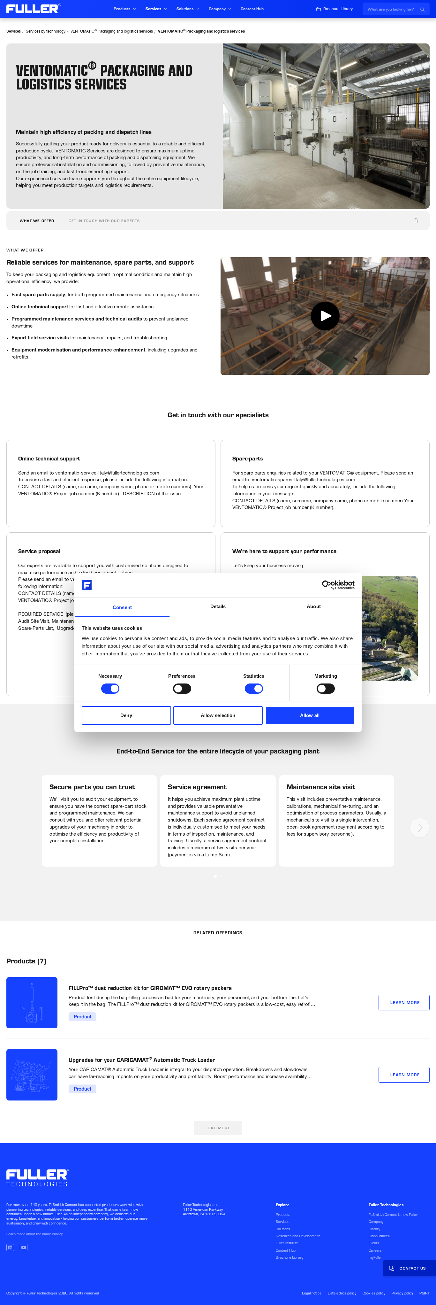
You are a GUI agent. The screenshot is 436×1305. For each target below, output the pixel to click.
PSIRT (424, 1293)
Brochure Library (289, 1257)
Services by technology (45, 32)
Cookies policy (374, 1293)
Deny (126, 715)
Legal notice (311, 1293)
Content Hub (286, 1250)
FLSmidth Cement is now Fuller (393, 1214)
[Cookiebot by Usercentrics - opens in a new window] (327, 585)
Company (376, 1221)
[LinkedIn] (10, 1247)
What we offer (37, 221)
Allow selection (218, 715)
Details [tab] (218, 606)
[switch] (182, 688)
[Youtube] (23, 1247)
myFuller (375, 1257)
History (374, 1229)
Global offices (379, 1236)
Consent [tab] (122, 607)
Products (283, 1214)
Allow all (309, 715)
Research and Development (298, 1236)
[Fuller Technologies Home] (33, 8)
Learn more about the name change (35, 1234)
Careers (375, 1250)
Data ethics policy (342, 1293)
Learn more (405, 1002)
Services (13, 32)
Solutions (283, 1229)
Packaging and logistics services (112, 31)
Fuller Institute (287, 1243)
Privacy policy (402, 1293)
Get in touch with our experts (104, 221)
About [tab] (314, 606)
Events (374, 1243)
